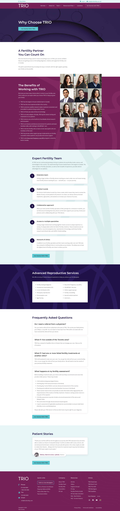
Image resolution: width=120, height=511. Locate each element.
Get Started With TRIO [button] (28, 28)
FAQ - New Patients (76, 496)
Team (58, 5)
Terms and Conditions (88, 507)
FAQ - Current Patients (77, 498)
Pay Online (22, 1)
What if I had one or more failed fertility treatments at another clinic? (57, 354)
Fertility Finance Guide (77, 491)
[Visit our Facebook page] (93, 500)
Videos (72, 484)
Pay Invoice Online (42, 494)
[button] (46, 5)
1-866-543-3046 (25, 490)
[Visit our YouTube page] (96, 500)
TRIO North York (92, 484)
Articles (73, 482)
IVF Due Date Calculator (77, 493)
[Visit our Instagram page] (89, 500)
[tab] (60, 324)
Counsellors (62, 489)
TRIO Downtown (92, 482)
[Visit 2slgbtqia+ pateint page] (100, 500)
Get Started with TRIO (93, 5)
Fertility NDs (62, 486)
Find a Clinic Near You (43, 491)
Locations (80, 5)
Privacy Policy (77, 507)
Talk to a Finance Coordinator (45, 487)
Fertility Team (62, 484)
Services (43, 5)
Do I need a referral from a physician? (50, 324)
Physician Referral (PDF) (43, 489)
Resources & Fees (68, 5)
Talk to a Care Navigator (46, 482)
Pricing (73, 489)
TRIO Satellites (92, 491)
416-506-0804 (24, 487)
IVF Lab (60, 491)
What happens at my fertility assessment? (52, 371)
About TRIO (62, 482)
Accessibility (99, 507)
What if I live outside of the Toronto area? (52, 340)
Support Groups (75, 486)
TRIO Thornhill (92, 486)
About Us (51, 5)
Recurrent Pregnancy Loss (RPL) (35, 138)
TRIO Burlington (92, 489)
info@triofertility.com (94, 1)
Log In (83, 1)
